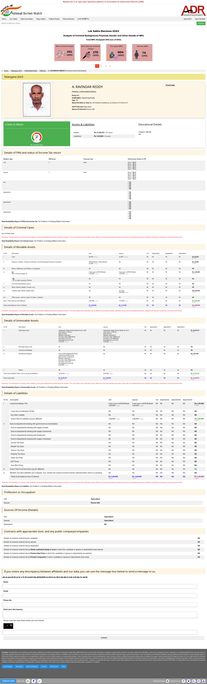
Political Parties (54, 19)
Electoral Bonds (68, 19)
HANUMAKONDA (30, 71)
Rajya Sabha (40, 19)
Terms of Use (54, 666)
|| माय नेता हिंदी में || (83, 19)
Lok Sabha (13, 19)
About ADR (188, 19)
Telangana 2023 (16, 71)
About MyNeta (200, 19)
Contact (44, 666)
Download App (159, 681)
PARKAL (43, 71)
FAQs (63, 666)
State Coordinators (32, 666)
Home (4, 19)
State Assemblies (27, 19)
